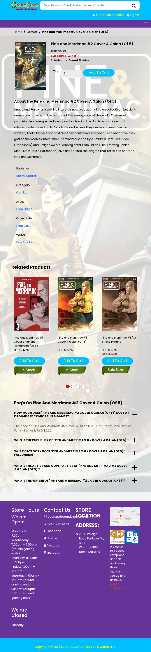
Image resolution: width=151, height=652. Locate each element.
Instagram (54, 553)
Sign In (135, 15)
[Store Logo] (25, 5)
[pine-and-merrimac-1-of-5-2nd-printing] (119, 304)
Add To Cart (99, 72)
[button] (68, 386)
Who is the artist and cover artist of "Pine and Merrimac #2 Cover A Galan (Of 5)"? (70, 467)
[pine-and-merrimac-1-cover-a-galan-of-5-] (75, 304)
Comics (32, 32)
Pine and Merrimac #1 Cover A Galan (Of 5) (72, 340)
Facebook (53, 531)
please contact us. (118, 586)
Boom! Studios (26, 176)
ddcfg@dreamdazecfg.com (68, 517)
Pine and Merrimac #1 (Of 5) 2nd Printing (119, 340)
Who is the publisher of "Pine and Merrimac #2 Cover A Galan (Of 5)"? (71, 440)
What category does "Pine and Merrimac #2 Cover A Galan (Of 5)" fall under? (69, 453)
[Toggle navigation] (146, 24)
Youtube (53, 545)
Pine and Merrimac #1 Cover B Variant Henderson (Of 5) (28, 342)
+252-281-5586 (58, 524)
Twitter (53, 538)
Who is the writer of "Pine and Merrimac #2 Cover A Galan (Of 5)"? (69, 480)
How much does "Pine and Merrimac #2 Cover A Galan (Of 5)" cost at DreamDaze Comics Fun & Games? (71, 414)
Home (18, 32)
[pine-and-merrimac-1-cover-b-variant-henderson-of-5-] (32, 304)
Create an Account (109, 15)
